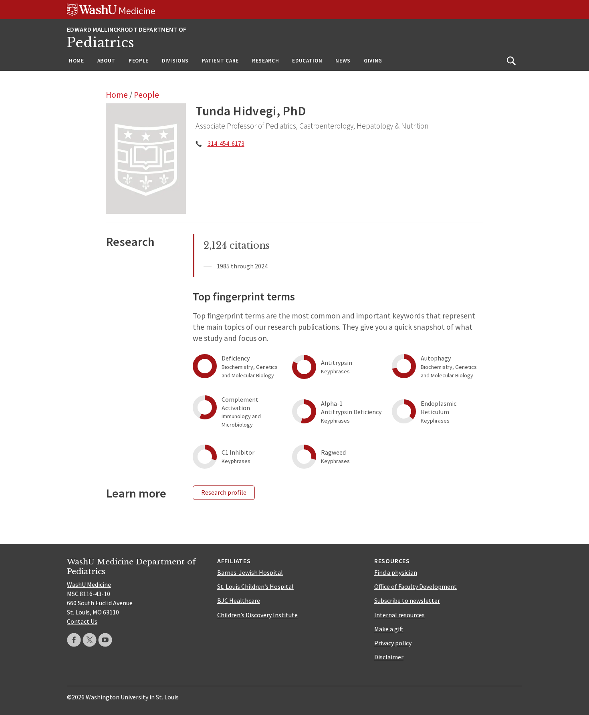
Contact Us (82, 621)
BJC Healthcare (238, 600)
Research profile (223, 492)
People (139, 60)
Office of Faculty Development (415, 586)
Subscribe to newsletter (407, 600)
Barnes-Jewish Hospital (250, 572)
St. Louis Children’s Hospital (255, 586)
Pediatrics (100, 42)
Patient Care (220, 60)
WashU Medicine (89, 584)
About (106, 60)
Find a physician (395, 572)
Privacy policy (392, 643)
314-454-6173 (226, 143)
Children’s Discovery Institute (257, 615)
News (343, 60)
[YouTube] (105, 640)
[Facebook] (74, 640)
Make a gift (388, 629)
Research (265, 60)
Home (76, 60)
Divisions (175, 60)
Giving (373, 60)
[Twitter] (90, 640)
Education (307, 60)
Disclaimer (388, 657)
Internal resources (399, 615)
